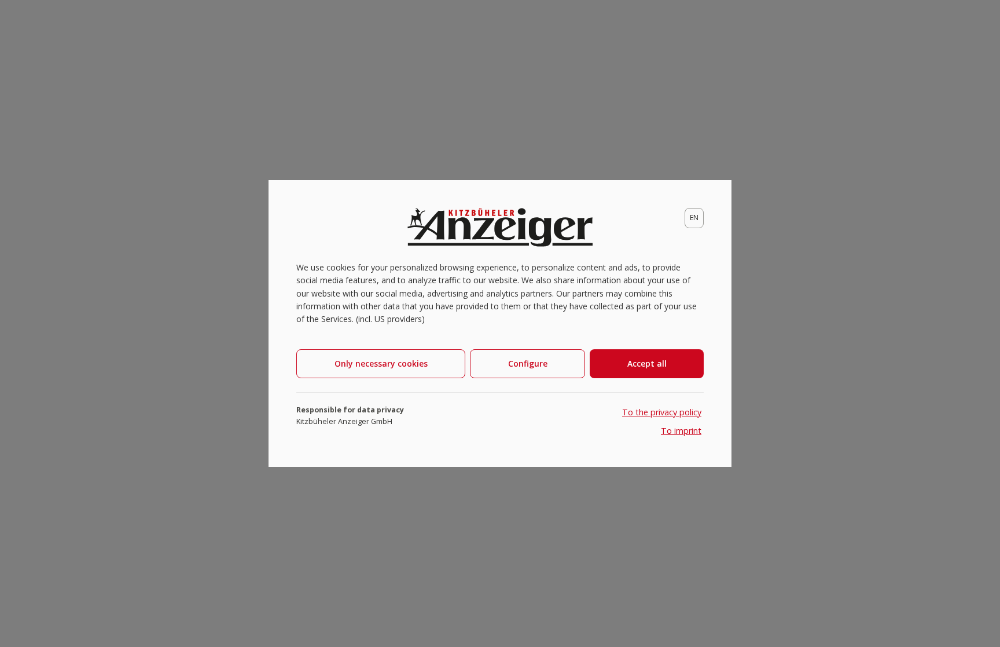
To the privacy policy (661, 412)
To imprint (681, 430)
